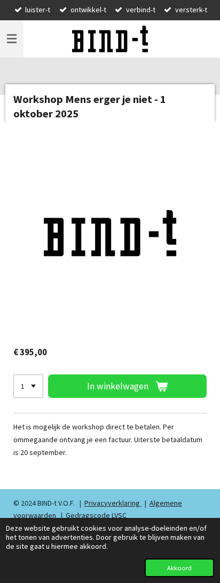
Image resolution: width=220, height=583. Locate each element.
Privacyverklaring (113, 503)
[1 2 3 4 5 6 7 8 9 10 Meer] (28, 386)
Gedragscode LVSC (96, 515)
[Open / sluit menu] (11, 39)
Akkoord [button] (179, 568)
